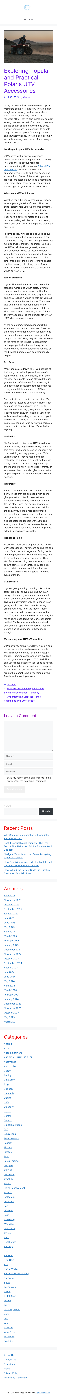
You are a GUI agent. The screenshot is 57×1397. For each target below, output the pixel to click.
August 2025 (11, 913)
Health (7, 1183)
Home (7, 1368)
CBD (6, 1102)
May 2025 (9, 927)
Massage (9, 1224)
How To (8, 1192)
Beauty (7, 1071)
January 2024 (11, 999)
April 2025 (9, 931)
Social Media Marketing (16, 1273)
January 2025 (11, 945)
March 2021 (10, 1021)
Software (9, 1278)
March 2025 (10, 936)
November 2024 (12, 954)
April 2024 (9, 985)
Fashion (8, 1143)
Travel (7, 1305)
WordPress (10, 1332)
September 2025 (13, 909)
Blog (6, 1084)
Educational (10, 1134)
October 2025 (11, 904)
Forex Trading (11, 1161)
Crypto (7, 1111)
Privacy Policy (11, 1373)
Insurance (9, 1201)
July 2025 (9, 918)
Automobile (10, 1062)
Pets (6, 1237)
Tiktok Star (10, 1296)
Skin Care (9, 1260)
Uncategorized (12, 1309)
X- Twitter (9, 1336)
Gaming (8, 1170)
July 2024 (9, 972)
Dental (7, 1116)
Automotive (10, 1066)
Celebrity (9, 1107)
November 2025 (12, 900)
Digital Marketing (13, 1125)
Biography (9, 1080)
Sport (7, 1282)
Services (8, 1255)
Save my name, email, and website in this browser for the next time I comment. (29, 779)
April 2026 (9, 895)
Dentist (8, 1120)
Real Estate (10, 1242)
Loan (6, 1215)
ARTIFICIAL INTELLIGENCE (18, 1057)
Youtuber (9, 1341)
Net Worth (9, 1228)
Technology (10, 1287)
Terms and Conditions (15, 1377)
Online (7, 1233)
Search (7, 806)
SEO (6, 1251)
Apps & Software (13, 1053)
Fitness (8, 1152)
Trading (8, 1300)
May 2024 (9, 981)
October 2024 (11, 958)
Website (8, 1327)
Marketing (9, 1219)
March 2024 (10, 990)
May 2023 (9, 1017)
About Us (9, 1355)
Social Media (11, 1269)
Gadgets (8, 1165)
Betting (8, 1075)
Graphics (8, 1179)
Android (8, 1044)
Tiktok (7, 1291)
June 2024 (9, 976)
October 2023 (11, 1012)
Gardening (9, 1174)
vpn (6, 1323)
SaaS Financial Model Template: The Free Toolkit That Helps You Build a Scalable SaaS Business (28, 846)
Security (8, 1246)
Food (6, 1156)
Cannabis (9, 1093)
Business (9, 1089)
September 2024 (13, 963)
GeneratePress (43, 1392)
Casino (7, 1098)
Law (6, 1206)
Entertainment (11, 1138)
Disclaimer (9, 1364)
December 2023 (12, 1003)
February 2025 (11, 940)
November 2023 (12, 1008)
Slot (6, 1264)
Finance (8, 1147)
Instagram (9, 1197)
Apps (6, 1048)
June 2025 (9, 922)
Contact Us (10, 1359)
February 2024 (12, 994)
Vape (6, 1314)
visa (6, 1318)
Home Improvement (14, 1188)
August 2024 (11, 967)
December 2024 (12, 949)
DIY (6, 1129)
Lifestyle (11, 684)
